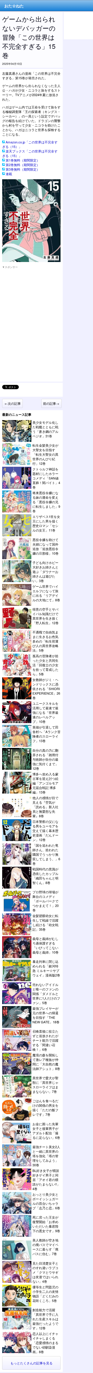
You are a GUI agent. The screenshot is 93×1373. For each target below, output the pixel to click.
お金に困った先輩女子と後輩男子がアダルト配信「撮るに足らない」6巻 (46, 1131)
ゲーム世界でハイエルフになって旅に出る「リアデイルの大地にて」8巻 (46, 593)
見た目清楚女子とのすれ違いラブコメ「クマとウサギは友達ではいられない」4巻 (45, 1272)
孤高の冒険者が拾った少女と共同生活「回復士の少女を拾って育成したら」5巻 (45, 665)
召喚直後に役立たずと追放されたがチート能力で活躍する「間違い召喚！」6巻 (45, 1040)
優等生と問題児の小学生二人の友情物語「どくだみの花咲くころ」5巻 (45, 1294)
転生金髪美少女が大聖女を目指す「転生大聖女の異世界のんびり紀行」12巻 (45, 454)
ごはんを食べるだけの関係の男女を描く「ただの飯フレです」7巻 (45, 1107)
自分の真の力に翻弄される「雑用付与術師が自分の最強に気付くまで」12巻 (45, 759)
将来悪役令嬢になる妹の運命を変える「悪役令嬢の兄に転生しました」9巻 (46, 501)
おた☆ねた (14, 6)
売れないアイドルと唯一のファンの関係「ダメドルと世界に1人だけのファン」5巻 (46, 993)
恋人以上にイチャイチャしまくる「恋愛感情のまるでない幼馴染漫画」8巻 (45, 1342)
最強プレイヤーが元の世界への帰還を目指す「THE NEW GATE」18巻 (45, 1015)
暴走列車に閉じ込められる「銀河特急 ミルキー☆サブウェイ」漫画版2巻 (46, 968)
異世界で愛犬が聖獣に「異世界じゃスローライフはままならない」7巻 (45, 1085)
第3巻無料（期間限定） (23, 169)
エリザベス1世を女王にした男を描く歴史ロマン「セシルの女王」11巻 (46, 523)
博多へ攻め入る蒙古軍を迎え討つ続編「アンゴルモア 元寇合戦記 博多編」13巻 (45, 783)
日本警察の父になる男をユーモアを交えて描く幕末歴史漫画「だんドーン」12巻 (45, 830)
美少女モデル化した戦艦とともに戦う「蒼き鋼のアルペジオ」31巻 (45, 429)
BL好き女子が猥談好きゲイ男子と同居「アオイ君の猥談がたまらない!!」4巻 (46, 1179)
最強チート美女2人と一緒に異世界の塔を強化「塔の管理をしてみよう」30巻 (46, 1155)
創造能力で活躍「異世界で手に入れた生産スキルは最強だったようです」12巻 (45, 1319)
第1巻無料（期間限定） (23, 160)
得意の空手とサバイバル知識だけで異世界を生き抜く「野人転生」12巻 (45, 616)
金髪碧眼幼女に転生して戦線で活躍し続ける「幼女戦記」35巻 (45, 922)
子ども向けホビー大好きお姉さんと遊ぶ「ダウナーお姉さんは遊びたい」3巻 (45, 571)
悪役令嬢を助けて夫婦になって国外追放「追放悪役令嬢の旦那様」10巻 (45, 546)
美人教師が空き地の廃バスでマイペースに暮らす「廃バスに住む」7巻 (45, 1247)
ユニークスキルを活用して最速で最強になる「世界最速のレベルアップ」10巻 (45, 712)
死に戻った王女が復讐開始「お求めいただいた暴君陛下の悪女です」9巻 (46, 1224)
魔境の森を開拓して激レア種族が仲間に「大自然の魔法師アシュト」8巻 (46, 1062)
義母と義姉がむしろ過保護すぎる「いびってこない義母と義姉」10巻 (45, 945)
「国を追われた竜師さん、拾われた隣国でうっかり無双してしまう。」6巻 (46, 854)
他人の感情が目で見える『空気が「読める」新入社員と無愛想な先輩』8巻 (45, 806)
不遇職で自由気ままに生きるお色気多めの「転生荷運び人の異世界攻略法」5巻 (45, 641)
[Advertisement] (34, 298)
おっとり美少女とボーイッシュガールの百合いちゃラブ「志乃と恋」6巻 (46, 1201)
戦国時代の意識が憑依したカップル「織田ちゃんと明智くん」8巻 (45, 876)
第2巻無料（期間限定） (23, 164)
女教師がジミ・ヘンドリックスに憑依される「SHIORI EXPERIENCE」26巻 (46, 688)
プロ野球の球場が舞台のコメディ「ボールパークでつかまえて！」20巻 (45, 901)
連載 (9, 173)
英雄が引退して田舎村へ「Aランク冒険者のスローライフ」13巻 (46, 734)
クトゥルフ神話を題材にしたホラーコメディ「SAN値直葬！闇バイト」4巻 (46, 478)
